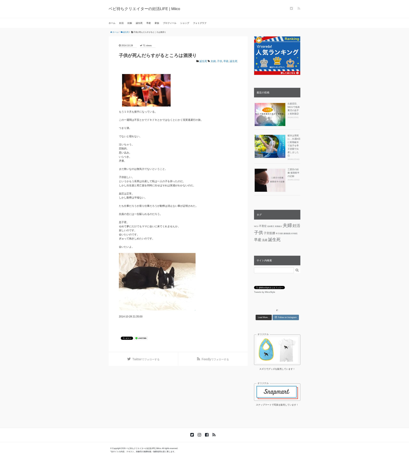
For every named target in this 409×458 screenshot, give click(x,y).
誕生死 (139, 23)
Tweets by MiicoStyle (264, 292)
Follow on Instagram (287, 317)
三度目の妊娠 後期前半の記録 (293, 172)
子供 (219, 61)
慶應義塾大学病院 (290, 233)
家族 (157, 23)
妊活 (121, 23)
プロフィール (169, 23)
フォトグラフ (199, 23)
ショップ (184, 23)
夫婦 (213, 61)
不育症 (263, 226)
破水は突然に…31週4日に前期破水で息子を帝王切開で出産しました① (294, 145)
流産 (264, 240)
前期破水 (278, 226)
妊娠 (129, 23)
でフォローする (146, 359)
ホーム (112, 23)
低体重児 (270, 226)
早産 (148, 23)
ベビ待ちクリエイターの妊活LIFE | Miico (144, 9)
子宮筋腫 (269, 233)
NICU (256, 226)
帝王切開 (279, 233)
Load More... (264, 317)
